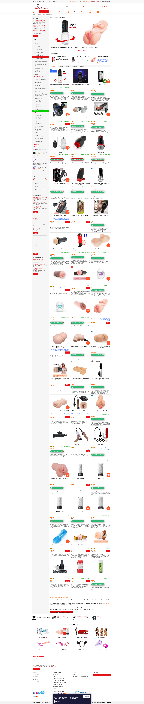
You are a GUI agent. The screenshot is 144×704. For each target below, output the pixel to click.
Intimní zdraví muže (38, 46)
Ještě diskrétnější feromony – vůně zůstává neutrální (39, 26)
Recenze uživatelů (38, 115)
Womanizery (37, 100)
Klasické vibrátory (38, 101)
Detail (67, 221)
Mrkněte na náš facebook (39, 678)
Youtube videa (37, 682)
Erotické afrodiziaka (38, 44)
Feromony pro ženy (38, 87)
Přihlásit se (36, 668)
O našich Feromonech (39, 120)
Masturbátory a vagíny (39, 57)
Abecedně (82, 66)
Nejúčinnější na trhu (39, 189)
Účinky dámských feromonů (40, 139)
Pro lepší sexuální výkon (39, 63)
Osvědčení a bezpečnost (39, 126)
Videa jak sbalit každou (39, 68)
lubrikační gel (106, 603)
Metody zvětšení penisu (39, 58)
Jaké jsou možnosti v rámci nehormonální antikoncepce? (38, 260)
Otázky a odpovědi (38, 124)
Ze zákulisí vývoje (38, 123)
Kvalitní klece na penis (39, 52)
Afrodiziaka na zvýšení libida (40, 79)
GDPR (74, 698)
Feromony (36, 144)
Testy (35, 112)
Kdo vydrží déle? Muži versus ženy (39, 264)
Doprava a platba (40, 1)
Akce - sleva (37, 43)
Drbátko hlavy (37, 132)
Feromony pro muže (38, 60)
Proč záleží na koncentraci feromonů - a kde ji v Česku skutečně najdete (40, 21)
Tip (36, 188)
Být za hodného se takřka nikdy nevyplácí (38, 244)
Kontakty (55, 1)
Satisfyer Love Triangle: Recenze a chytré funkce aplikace (39, 228)
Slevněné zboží (37, 107)
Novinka (37, 186)
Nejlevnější (61, 66)
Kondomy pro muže (38, 49)
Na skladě (38, 183)
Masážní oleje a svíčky (39, 55)
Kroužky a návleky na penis (40, 51)
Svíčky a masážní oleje (39, 93)
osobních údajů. (54, 666)
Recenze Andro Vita (38, 141)
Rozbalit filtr (40, 191)
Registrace (99, 1)
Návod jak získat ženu (39, 130)
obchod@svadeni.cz (38, 674)
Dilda (36, 81)
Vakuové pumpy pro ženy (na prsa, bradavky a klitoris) (41, 95)
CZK (109, 1)
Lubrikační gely (37, 71)
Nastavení (57, 701)
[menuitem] (35, 11)
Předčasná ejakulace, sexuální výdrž (40, 65)
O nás (34, 1)
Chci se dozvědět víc (80, 50)
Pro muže (36, 42)
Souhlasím (86, 696)
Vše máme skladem (58, 686)
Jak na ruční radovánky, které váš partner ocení (39, 207)
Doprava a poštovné (58, 678)
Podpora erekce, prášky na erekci (41, 61)
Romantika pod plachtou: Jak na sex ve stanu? (40, 239)
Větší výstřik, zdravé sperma (40, 67)
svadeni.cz (37, 681)
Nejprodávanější (74, 66)
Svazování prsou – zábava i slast (39, 202)
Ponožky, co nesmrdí (38, 136)
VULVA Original (37, 135)
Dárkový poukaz (38, 70)
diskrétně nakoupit (58, 93)
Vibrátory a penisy (38, 98)
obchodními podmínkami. (38, 666)
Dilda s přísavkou (38, 82)
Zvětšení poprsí (38, 106)
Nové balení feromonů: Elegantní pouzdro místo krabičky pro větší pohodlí (40, 31)
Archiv (35, 35)
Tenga (36, 133)
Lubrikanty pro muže (39, 54)
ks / (102, 674)
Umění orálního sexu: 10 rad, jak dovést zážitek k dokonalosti (40, 198)
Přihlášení (93, 1)
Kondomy (36, 74)
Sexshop (36, 110)
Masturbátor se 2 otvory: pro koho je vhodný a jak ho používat (39, 218)
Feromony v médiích (39, 117)
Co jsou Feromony (38, 118)
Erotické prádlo (37, 85)
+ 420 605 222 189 (38, 676)
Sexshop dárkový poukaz (39, 109)
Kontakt (55, 674)
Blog (35, 146)
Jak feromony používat (39, 121)
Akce (36, 184)
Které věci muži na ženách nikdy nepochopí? (38, 269)
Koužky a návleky (38, 73)
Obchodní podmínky (58, 680)
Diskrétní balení (49, 1)
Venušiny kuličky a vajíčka (39, 97)
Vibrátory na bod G (38, 103)
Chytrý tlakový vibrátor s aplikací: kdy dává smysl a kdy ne (39, 223)
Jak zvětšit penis (38, 48)
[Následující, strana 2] (108, 594)
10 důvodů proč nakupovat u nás (81, 677)
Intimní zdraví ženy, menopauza (41, 88)
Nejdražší (67, 66)
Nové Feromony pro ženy (39, 138)
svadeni (36, 679)
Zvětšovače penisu (39, 76)
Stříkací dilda (37, 84)
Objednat (37, 127)
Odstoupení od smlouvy (60, 682)
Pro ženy (36, 78)
